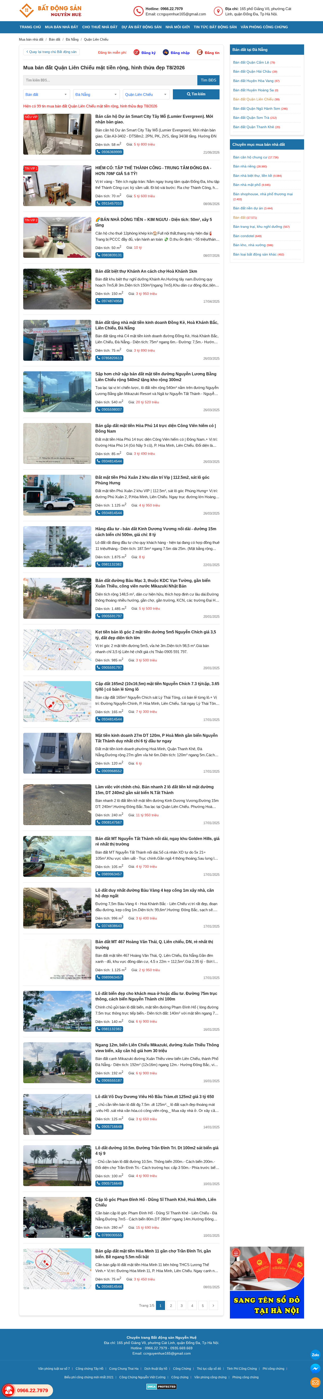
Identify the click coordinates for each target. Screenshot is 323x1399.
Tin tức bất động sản (215, 27)
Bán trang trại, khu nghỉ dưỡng (257, 227)
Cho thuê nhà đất (100, 27)
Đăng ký (149, 53)
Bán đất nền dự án (248, 208)
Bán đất (239, 217)
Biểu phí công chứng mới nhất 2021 (89, 1377)
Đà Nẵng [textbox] (82, 94)
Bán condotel (243, 236)
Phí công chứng (273, 1368)
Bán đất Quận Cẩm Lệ (251, 62)
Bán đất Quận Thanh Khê (254, 127)
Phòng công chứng (245, 1377)
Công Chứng (182, 1368)
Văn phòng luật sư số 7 (54, 1368)
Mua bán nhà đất (61, 27)
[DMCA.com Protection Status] (161, 1387)
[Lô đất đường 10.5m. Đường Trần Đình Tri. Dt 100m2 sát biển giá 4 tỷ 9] (57, 1165)
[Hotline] (9, 1390)
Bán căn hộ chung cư (250, 157)
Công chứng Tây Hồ (89, 1368)
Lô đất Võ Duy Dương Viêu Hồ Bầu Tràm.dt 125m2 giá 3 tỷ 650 (154, 1097)
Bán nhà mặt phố (247, 185)
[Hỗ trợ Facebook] (315, 1369)
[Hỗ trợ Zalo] (315, 1355)
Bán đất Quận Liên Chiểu (254, 99)
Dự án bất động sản (142, 27)
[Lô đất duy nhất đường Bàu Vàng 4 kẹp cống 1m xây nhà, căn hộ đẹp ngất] (57, 908)
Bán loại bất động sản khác (255, 254)
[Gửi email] (315, 1383)
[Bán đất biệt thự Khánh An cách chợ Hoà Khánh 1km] (57, 289)
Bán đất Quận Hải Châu (252, 71)
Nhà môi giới (178, 27)
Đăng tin (212, 53)
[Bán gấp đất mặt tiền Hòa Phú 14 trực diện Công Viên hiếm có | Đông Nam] (57, 443)
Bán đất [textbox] (31, 94)
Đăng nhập (180, 53)
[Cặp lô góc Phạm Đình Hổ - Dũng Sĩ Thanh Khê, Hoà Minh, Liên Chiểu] (57, 1217)
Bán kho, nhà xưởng (249, 245)
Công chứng (180, 1377)
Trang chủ (30, 27)
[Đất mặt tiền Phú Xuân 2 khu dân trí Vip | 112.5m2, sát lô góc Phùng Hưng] (57, 495)
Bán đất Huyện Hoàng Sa (254, 90)
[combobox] (46, 94)
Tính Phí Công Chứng (242, 1368)
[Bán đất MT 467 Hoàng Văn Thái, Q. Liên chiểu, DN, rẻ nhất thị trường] (57, 959)
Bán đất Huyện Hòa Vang (254, 81)
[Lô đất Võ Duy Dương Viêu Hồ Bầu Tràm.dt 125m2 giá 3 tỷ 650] (57, 1114)
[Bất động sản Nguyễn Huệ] (50, 10)
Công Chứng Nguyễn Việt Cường (142, 1377)
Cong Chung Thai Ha (124, 1368)
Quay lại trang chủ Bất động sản (52, 52)
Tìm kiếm (198, 94)
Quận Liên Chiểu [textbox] (139, 94)
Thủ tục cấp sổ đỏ (209, 1368)
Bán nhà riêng (244, 166)
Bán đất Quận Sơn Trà (251, 118)
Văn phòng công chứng (264, 27)
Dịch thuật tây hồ (155, 1368)
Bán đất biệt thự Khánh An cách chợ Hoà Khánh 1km (146, 271)
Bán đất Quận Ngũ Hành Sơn (257, 108)
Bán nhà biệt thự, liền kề (252, 176)
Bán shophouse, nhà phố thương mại (263, 194)
